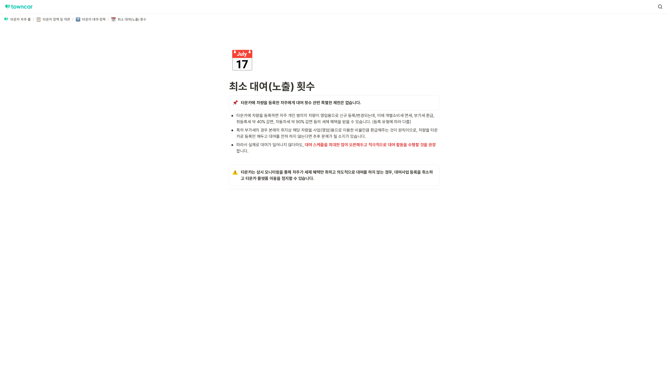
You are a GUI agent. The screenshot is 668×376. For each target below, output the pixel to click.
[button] (660, 6)
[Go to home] (18, 6)
